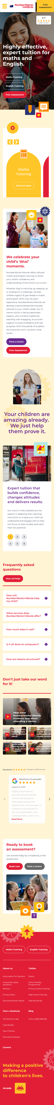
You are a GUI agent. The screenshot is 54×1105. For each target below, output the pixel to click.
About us (8, 968)
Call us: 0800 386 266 (38, 1019)
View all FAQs (13, 578)
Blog (31, 1011)
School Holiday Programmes (35, 983)
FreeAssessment (45, 6)
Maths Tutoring (14, 77)
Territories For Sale (11, 1019)
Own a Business (11, 1011)
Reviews (6, 989)
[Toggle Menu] (4, 6)
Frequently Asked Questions (10, 983)
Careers (7, 1047)
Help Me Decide (35, 1001)
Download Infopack (11, 1037)
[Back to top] (27, 932)
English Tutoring (14, 86)
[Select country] (12, 6)
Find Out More (23, 185)
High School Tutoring (38, 995)
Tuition (32, 968)
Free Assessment (15, 94)
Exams (31, 976)
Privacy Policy (9, 995)
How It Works (9, 1031)
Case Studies (8, 1025)
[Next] (16, 142)
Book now (14, 866)
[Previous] (10, 142)
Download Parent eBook (13, 1001)
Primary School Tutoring (39, 989)
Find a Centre (16, 341)
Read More (17, 819)
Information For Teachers (14, 976)
